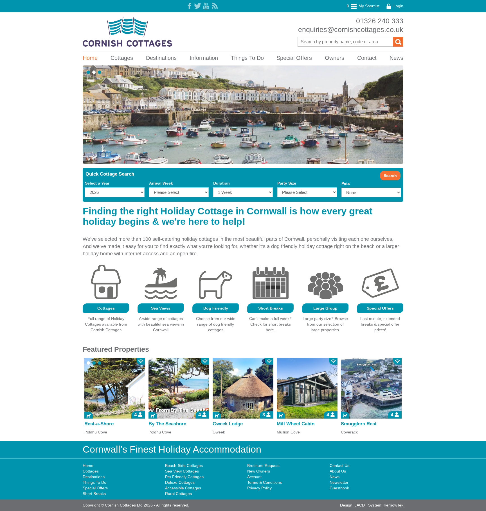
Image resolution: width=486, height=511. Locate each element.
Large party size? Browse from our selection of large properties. (325, 324)
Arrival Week (161, 183)
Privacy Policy (259, 488)
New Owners (258, 471)
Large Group (325, 308)
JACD (360, 505)
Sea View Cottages (182, 471)
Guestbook (339, 488)
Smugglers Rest (359, 423)
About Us (338, 471)
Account (254, 476)
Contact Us (339, 465)
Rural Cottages (178, 493)
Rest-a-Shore (99, 423)
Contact (367, 58)
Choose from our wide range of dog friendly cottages (215, 324)
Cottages (122, 58)
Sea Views (160, 308)
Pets (345, 183)
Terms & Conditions (264, 482)
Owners (334, 58)
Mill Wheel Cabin (295, 423)
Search (390, 175)
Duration (221, 183)
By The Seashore (167, 423)
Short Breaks (270, 308)
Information (204, 58)
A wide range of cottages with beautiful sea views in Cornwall (161, 324)
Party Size (286, 183)
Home (90, 58)
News (396, 58)
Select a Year (97, 183)
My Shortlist (363, 6)
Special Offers (294, 58)
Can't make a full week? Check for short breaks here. (270, 324)
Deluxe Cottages (180, 482)
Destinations (161, 58)
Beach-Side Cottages (184, 465)
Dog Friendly (215, 308)
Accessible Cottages (183, 488)
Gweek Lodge (228, 423)
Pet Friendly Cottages (184, 476)
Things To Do (247, 58)
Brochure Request (263, 465)
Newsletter (339, 482)
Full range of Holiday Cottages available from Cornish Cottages (106, 324)
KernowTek (393, 505)
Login (397, 6)
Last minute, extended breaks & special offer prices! (380, 324)
